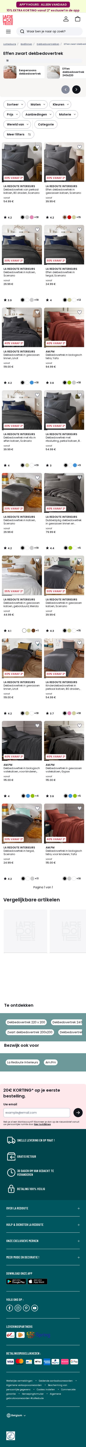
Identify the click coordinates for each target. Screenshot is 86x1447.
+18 (36, 217)
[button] (78, 19)
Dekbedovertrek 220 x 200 (26, 1022)
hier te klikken (42, 1124)
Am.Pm (51, 1062)
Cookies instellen (46, 1389)
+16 (78, 878)
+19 (36, 300)
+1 (37, 630)
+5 (79, 548)
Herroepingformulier (33, 1393)
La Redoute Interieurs (22, 1062)
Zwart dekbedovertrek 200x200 (29, 1032)
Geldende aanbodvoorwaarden (56, 1380)
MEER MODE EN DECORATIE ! (22, 1257)
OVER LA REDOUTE (17, 1208)
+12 (79, 300)
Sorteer (13, 104)
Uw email (10, 1104)
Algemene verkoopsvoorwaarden (24, 1385)
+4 (37, 796)
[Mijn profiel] (66, 19)
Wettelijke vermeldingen (19, 1380)
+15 (78, 217)
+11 (37, 878)
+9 (79, 465)
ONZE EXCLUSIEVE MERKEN (22, 1241)
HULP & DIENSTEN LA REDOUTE (24, 1224)
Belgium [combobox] (16, 1415)
